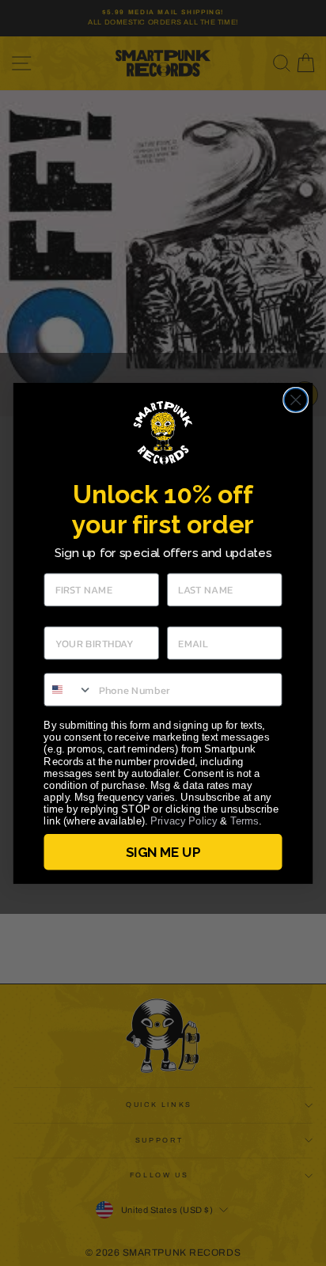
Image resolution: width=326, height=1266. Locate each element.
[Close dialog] (295, 399)
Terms (244, 820)
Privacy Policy (184, 820)
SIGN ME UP (162, 851)
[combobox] (68, 689)
